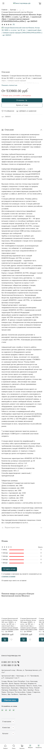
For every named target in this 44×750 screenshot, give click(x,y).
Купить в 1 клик (22, 105)
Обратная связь (10, 700)
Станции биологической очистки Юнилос (17, 12)
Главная (4, 10)
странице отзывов (8, 576)
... (20, 10)
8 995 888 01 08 (9, 665)
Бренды (13, 10)
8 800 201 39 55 (9, 662)
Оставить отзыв (9, 569)
